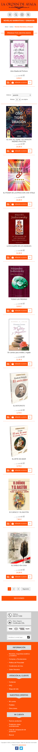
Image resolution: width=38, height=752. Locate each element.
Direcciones (13, 708)
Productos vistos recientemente (15, 725)
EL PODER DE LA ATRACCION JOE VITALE (19, 193)
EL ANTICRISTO (19, 406)
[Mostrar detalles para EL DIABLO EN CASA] (19, 547)
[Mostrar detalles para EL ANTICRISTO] (19, 388)
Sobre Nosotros (14, 669)
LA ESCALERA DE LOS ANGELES (19, 246)
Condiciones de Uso (16, 666)
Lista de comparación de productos (17, 730)
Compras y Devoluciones (17, 659)
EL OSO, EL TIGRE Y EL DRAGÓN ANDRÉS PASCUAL (19, 140)
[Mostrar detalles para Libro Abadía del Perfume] (19, 53)
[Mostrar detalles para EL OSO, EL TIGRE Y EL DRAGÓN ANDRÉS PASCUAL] (19, 122)
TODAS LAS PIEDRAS (19, 299)
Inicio (6, 27)
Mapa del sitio (13, 689)
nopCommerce (22, 744)
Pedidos (12, 705)
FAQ (10, 685)
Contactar (12, 682)
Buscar (11, 735)
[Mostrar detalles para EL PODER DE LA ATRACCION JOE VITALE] (19, 175)
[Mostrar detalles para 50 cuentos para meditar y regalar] (19, 335)
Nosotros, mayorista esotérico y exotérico (19, 654)
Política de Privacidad (16, 662)
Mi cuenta (12, 701)
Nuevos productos (15, 721)
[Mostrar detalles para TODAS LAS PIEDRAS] (19, 281)
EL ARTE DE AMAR (19, 459)
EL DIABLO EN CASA (19, 565)
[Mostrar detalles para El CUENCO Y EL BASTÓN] (19, 494)
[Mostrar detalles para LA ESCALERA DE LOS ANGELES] (19, 228)
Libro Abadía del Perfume (19, 71)
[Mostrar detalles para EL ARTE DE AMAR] (19, 441)
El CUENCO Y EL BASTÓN (19, 512)
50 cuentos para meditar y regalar (19, 352)
